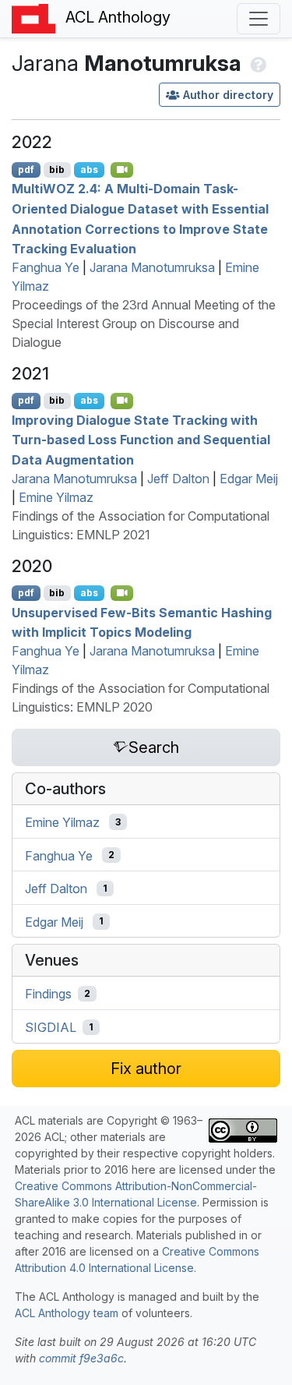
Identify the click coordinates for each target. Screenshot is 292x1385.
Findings (48, 994)
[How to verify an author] (256, 63)
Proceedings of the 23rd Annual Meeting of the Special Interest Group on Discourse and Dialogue (144, 323)
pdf (26, 169)
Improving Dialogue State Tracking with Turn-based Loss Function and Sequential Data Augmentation (141, 439)
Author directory (228, 94)
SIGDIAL (50, 1027)
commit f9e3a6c (81, 1358)
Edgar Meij (249, 478)
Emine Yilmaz (56, 497)
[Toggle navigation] (258, 18)
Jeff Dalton (178, 478)
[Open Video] (122, 170)
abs (89, 169)
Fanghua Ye (45, 267)
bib (57, 169)
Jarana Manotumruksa (152, 267)
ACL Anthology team (66, 1313)
